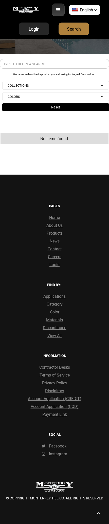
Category (55, 304)
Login (54, 264)
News (55, 241)
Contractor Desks (54, 367)
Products (55, 233)
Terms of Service (55, 375)
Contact (55, 248)
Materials (54, 319)
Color (54, 311)
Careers (54, 256)
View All (54, 335)
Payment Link (54, 414)
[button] (58, 10)
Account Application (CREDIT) (54, 398)
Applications (54, 296)
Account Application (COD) (55, 406)
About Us (54, 225)
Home (54, 217)
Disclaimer (54, 390)
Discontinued (54, 327)
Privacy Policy (54, 382)
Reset (55, 107)
